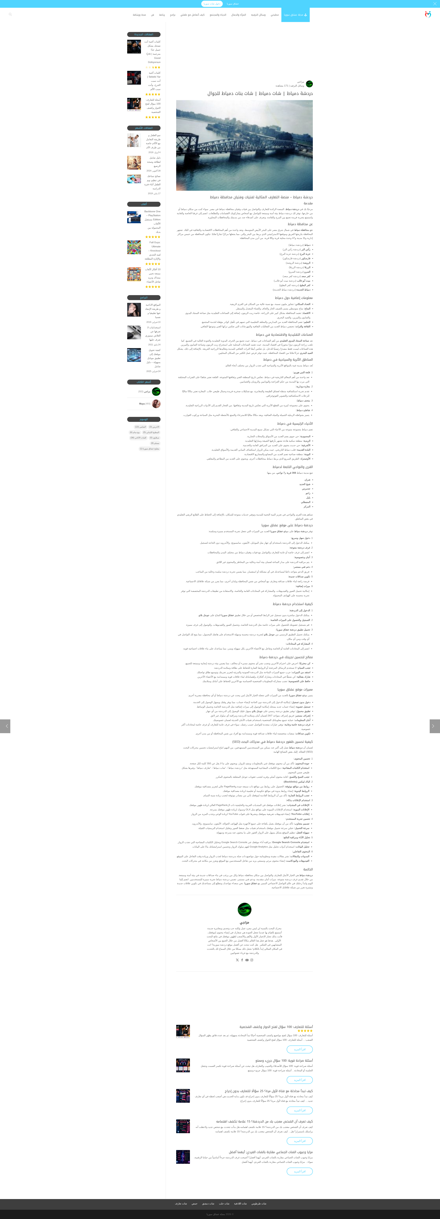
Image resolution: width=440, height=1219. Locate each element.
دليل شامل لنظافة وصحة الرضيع (154, 161)
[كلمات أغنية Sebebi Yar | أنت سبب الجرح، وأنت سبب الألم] (134, 78)
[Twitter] (237, 960)
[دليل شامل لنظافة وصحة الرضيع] (134, 163)
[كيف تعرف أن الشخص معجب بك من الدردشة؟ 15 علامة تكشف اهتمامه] (183, 1126)
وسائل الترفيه (297, 85)
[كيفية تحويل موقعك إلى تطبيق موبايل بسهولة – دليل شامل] (134, 355)
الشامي (140, 427)
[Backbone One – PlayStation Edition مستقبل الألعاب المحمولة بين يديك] (134, 217)
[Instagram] (251, 960)
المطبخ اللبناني (151, 432)
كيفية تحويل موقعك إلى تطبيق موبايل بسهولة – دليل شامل (153, 358)
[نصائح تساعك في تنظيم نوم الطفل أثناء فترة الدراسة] (134, 179)
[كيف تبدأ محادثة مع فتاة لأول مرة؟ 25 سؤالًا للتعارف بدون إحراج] (183, 1096)
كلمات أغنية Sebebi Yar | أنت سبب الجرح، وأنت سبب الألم (154, 80)
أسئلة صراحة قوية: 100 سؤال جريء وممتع (284, 1061)
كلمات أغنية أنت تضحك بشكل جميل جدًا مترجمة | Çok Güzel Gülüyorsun (152, 51)
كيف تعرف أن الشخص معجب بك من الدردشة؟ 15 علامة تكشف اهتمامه (264, 1121)
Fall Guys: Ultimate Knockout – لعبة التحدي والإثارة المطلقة (153, 250)
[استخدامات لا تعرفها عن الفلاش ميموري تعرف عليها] (134, 333)
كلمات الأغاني (138, 437)
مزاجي (300, 81)
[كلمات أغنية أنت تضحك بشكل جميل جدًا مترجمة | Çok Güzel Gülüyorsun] (134, 47)
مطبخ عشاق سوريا (149, 448)
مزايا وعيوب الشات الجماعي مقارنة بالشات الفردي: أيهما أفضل (271, 1152)
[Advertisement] (244, 56)
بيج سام (135, 432)
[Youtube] (247, 960)
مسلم (155, 443)
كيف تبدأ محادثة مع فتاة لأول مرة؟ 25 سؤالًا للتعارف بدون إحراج (269, 1091)
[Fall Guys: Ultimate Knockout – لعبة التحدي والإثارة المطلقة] (134, 248)
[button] (431, 1196)
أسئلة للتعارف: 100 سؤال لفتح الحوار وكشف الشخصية (276, 1027)
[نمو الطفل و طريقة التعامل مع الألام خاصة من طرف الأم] (134, 140)
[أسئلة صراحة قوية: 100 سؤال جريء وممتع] (183, 1065)
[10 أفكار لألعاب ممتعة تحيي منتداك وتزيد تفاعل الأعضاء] (134, 275)
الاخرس (154, 427)
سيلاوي (154, 437)
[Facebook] (242, 960)
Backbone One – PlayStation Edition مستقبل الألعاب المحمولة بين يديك (152, 221)
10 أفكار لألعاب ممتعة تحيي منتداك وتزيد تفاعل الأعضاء (153, 275)
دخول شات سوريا (212, 3)
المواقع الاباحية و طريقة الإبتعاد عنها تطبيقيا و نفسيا (153, 310)
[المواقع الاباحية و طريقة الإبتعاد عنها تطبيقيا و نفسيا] (134, 310)
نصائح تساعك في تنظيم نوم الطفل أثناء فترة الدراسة (152, 182)
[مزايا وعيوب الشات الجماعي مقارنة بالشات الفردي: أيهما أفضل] (183, 1157)
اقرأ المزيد (300, 1049)
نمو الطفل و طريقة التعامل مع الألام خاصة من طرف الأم (153, 141)
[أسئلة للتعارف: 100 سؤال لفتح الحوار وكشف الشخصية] (183, 1032)
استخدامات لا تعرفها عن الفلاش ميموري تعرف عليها (153, 333)
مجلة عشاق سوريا (216, 1214)
